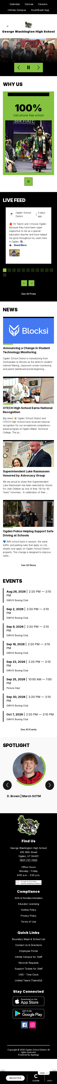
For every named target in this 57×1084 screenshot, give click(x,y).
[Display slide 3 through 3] (14, 270)
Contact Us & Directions (28, 945)
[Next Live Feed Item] (31, 283)
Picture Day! (13, 688)
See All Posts (28, 293)
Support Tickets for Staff (29, 968)
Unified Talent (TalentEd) (28, 980)
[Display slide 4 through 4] (18, 270)
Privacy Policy (28, 915)
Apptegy (35, 1054)
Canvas (29, 4)
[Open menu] (7, 26)
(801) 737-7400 (28, 860)
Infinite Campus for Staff (28, 956)
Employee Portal (28, 950)
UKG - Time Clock (29, 974)
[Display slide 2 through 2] (9, 270)
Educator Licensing (28, 903)
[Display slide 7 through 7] (32, 270)
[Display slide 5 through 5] (23, 270)
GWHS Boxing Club (17, 600)
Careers (43, 4)
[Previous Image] (19, 68)
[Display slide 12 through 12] (4, 275)
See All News (28, 565)
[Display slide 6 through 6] (28, 270)
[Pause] (28, 181)
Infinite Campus (17, 10)
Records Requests (29, 962)
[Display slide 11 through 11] (51, 270)
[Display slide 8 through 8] (37, 270)
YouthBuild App (40, 10)
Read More (20, 245)
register (15, 1078)
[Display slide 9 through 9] (42, 270)
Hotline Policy (28, 909)
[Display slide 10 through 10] (47, 270)
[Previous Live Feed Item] (24, 283)
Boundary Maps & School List (28, 939)
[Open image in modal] (14, 252)
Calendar (15, 4)
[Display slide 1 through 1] (4, 270)
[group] (28, 777)
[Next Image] (38, 68)
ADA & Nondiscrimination (29, 898)
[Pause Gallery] (28, 68)
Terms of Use (28, 921)
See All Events (29, 729)
